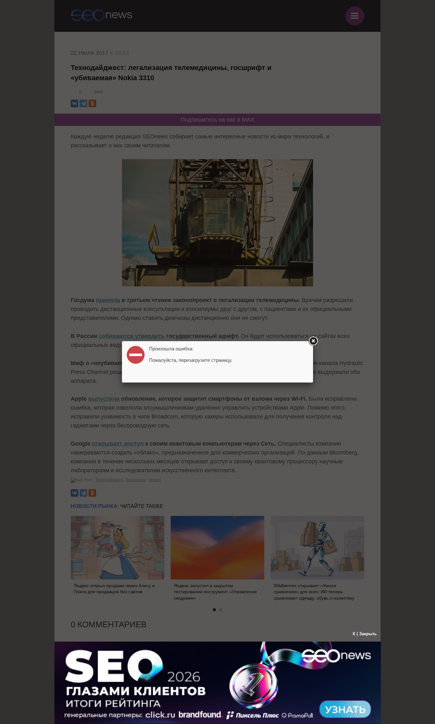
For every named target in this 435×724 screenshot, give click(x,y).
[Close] (313, 341)
